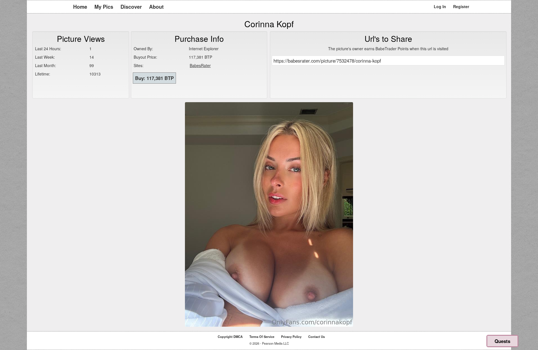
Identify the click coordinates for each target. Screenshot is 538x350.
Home (80, 6)
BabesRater (200, 65)
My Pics (103, 6)
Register (461, 6)
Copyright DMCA (230, 336)
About (156, 6)
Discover (131, 6)
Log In (440, 6)
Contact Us (316, 336)
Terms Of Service (261, 336)
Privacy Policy (291, 336)
